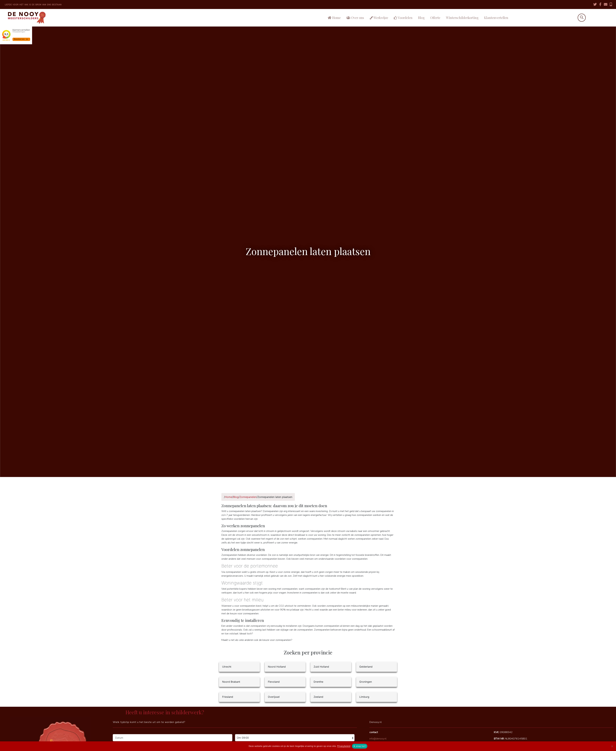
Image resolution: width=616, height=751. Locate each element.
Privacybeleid (343, 746)
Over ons (357, 17)
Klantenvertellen (496, 17)
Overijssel (274, 696)
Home (336, 17)
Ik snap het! (360, 746)
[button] (581, 17)
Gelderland (365, 666)
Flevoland (274, 681)
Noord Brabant (231, 681)
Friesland (227, 696)
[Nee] (612, 746)
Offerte (435, 17)
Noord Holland (277, 666)
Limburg (364, 696)
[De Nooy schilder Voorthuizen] (75, 18)
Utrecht (226, 666)
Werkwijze (380, 17)
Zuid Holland (321, 666)
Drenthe (318, 681)
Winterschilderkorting (462, 17)
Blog (421, 17)
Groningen (365, 681)
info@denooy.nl (377, 738)
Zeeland (318, 696)
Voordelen (404, 17)
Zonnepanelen (248, 497)
